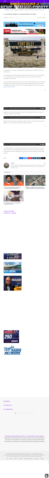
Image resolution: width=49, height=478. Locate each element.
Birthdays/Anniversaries (28, 458)
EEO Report (7, 401)
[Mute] (40, 108)
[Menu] (5, 1)
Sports (11, 458)
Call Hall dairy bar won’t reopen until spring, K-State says (12, 203)
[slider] (43, 108)
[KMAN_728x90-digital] (24, 33)
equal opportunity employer (36, 436)
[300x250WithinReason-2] (13, 290)
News (8, 458)
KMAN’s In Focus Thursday (9, 86)
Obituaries (20, 458)
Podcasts (42, 458)
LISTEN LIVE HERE (9, 211)
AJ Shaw (6, 17)
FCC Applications (8, 409)
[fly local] (13, 272)
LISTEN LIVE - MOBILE (10, 213)
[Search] (44, 1)
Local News (43, 17)
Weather (15, 458)
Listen (17, 1)
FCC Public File (7, 405)
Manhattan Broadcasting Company (15, 436)
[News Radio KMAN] (7, 1)
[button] (46, 475)
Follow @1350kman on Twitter (11, 453)
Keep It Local (36, 458)
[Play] (5, 108)
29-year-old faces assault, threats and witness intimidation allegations (12, 188)
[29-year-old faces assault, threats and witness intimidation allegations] (14, 180)
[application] (24, 108)
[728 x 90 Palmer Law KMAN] (24, 26)
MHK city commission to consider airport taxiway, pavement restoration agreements (35, 188)
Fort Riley (39, 17)
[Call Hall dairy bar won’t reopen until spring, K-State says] (14, 196)
